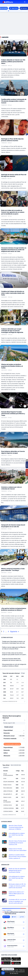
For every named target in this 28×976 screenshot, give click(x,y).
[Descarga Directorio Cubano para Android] (16, 960)
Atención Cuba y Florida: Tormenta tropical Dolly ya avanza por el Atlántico (16, 827)
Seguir (14, 916)
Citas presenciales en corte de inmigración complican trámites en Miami (14, 665)
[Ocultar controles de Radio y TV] (27, 460)
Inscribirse (7, 916)
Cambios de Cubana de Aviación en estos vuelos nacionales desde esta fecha (12, 293)
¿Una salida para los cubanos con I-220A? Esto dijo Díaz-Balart (17, 835)
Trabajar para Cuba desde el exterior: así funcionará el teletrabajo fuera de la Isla (13, 642)
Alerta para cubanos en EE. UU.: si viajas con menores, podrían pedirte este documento (17, 885)
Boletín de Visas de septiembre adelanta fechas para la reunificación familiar (17, 870)
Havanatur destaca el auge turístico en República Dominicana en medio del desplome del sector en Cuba (13, 249)
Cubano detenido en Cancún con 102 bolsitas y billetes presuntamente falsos (13, 61)
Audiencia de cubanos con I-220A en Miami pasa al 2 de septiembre (16, 893)
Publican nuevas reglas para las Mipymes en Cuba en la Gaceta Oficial (13, 648)
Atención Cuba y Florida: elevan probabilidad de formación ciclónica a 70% (17, 842)
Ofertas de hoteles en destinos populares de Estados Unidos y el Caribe (12, 366)
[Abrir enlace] (5, 826)
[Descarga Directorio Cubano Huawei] (16, 964)
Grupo (22, 916)
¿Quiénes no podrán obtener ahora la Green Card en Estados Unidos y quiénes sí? (17, 856)
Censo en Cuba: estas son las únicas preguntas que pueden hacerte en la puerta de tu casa (14, 653)
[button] (27, 464)
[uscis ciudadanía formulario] (5, 893)
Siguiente (14, 631)
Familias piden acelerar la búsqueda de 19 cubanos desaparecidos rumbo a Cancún (13, 101)
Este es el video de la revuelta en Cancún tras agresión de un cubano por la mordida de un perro (12, 212)
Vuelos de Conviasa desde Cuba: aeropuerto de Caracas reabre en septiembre (11, 659)
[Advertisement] (14, 23)
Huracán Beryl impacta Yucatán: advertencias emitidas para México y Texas (13, 413)
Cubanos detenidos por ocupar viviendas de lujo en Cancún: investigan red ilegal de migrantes (12, 330)
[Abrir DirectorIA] (3, 973)
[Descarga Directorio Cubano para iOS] (6, 960)
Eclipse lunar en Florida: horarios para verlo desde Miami (17, 849)
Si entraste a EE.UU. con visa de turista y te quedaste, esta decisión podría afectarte (17, 901)
